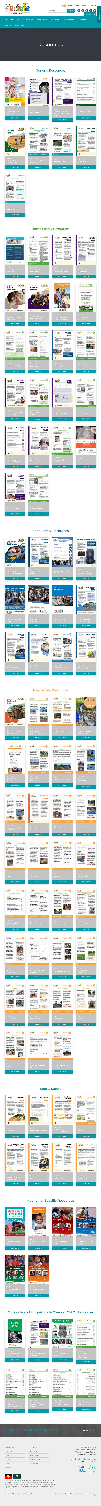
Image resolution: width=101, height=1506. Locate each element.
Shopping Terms (59, 1494)
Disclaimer (73, 1494)
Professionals (35, 1459)
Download (15, 118)
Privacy (67, 1494)
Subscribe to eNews (99, 14)
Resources (34, 1463)
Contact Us (92, 6)
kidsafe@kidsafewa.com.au (85, 1459)
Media (84, 6)
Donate (9, 1451)
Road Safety (34, 1455)
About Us (10, 1447)
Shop (70, 6)
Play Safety (34, 1451)
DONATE (89, 14)
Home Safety (35, 1447)
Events (9, 1455)
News (77, 6)
